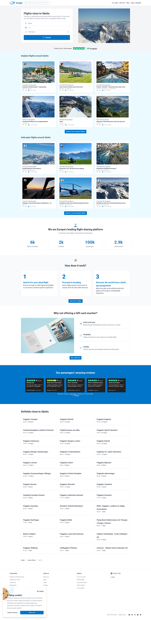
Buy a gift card (75, 358)
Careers (45, 585)
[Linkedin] (137, 614)
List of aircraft (81, 577)
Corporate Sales (82, 582)
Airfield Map (80, 580)
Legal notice (122, 615)
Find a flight (80, 588)
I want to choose (12, 612)
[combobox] (37, 3)
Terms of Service (112, 615)
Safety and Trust (15, 580)
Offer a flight (81, 585)
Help (127, 3)
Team (45, 582)
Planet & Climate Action (17, 577)
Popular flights (32, 560)
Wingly (23, 560)
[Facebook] (129, 614)
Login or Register (135, 3)
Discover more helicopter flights (75, 213)
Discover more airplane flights (75, 131)
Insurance (13, 582)
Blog (44, 580)
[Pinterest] (140, 614)
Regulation (13, 585)
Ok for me (32, 612)
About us (46, 577)
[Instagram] (135, 614)
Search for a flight (75, 301)
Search (48, 37)
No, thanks (40, 591)
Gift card (122, 3)
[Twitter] (132, 614)
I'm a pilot (115, 3)
